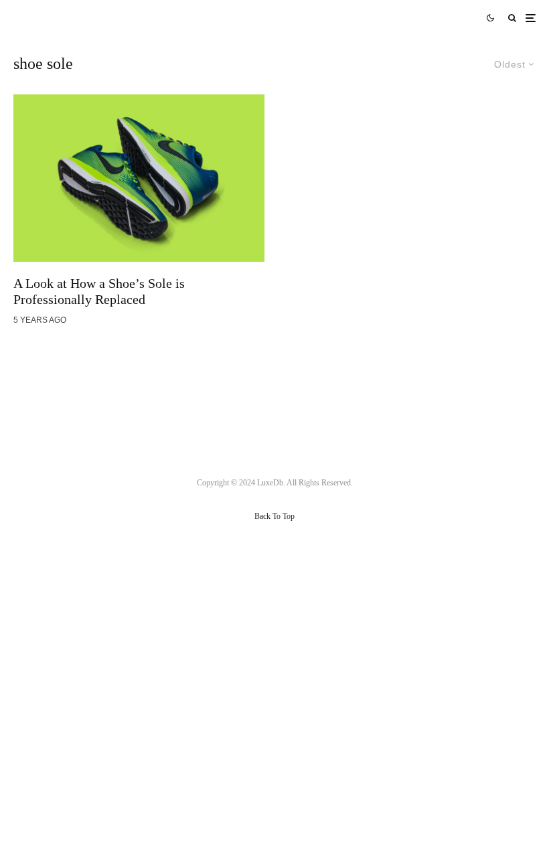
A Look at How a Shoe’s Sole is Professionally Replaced (99, 291)
